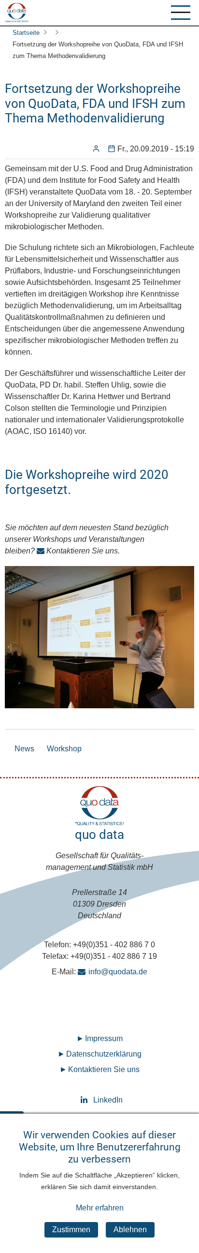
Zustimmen (71, 1229)
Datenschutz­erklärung (104, 1054)
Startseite (26, 32)
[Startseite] (16, 12)
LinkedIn (100, 1100)
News (24, 749)
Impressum (104, 1038)
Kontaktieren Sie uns (104, 1069)
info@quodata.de (117, 972)
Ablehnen (130, 1229)
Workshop (64, 749)
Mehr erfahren (100, 1208)
